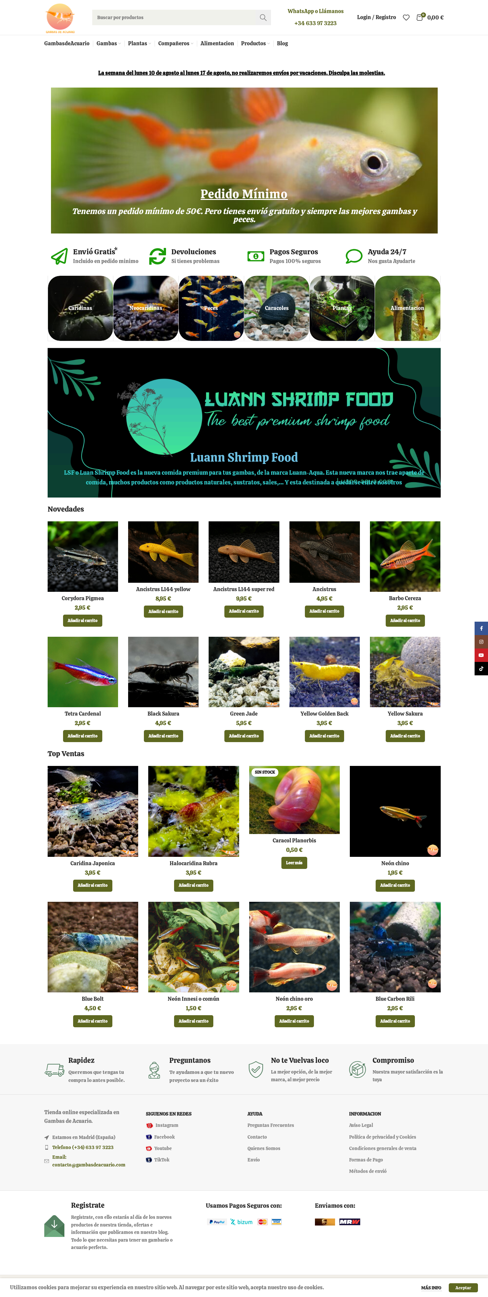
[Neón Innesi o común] (193, 947)
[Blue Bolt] (93, 947)
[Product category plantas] (342, 308)
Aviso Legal (361, 1126)
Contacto (257, 1137)
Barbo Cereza (405, 598)
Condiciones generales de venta (383, 1148)
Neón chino (395, 863)
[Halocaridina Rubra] (193, 811)
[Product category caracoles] (276, 308)
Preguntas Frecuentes (271, 1126)
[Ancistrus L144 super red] (244, 552)
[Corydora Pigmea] (83, 556)
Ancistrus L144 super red (243, 589)
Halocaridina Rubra (194, 863)
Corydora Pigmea (83, 598)
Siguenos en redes (169, 1114)
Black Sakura (163, 713)
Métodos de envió (368, 1172)
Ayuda (255, 1114)
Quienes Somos (264, 1148)
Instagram (167, 1126)
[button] (82, 621)
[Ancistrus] (324, 552)
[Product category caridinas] (80, 308)
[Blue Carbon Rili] (395, 947)
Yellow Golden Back (324, 713)
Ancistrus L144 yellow (163, 589)
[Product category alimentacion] (407, 308)
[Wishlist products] (406, 17)
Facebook (164, 1137)
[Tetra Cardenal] (83, 672)
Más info (431, 1288)
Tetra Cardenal (83, 713)
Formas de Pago (366, 1160)
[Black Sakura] (163, 672)
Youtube (163, 1148)
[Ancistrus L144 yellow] (163, 552)
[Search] (263, 17)
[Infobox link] (91, 1070)
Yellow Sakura (405, 713)
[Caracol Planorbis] (294, 800)
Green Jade (244, 713)
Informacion (365, 1114)
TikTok (161, 1160)
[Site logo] (59, 16)
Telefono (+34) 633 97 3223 (83, 1147)
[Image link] (217, 1221)
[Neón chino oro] (294, 947)
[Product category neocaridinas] (145, 308)
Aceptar (463, 1288)
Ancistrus (324, 589)
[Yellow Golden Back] (324, 672)
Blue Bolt (93, 998)
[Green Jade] (244, 672)
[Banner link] (244, 423)
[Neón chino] (395, 811)
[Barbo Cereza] (405, 556)
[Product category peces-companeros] (211, 308)
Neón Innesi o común (193, 998)
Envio (254, 1160)
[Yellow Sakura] (405, 672)
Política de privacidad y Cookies (382, 1137)
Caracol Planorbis (294, 840)
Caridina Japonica (92, 863)
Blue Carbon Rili (395, 998)
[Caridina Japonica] (93, 811)
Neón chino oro (294, 998)
